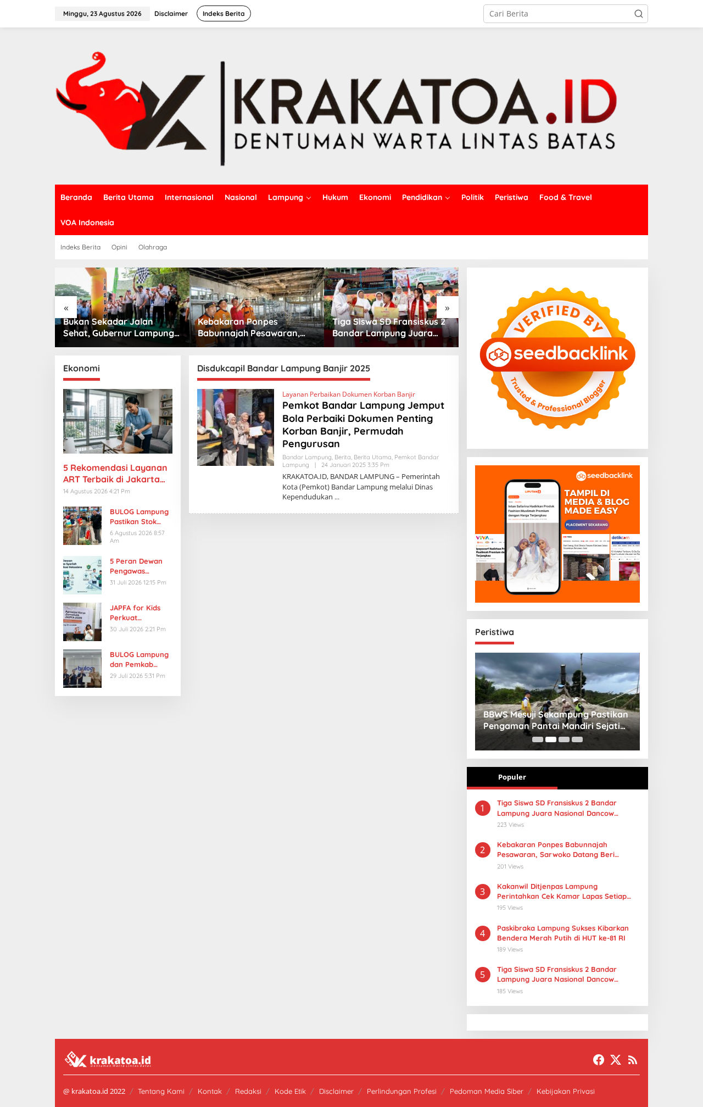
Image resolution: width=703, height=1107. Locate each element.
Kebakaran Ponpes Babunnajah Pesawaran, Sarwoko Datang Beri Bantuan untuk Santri (249, 327)
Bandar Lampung (307, 457)
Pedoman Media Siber (486, 1091)
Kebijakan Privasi (566, 1091)
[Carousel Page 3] (564, 739)
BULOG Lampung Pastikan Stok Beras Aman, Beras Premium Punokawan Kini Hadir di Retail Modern (139, 516)
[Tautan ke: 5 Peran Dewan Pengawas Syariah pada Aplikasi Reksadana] (82, 574)
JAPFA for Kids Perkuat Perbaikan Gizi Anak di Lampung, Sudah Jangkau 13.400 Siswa (141, 612)
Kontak (210, 1091)
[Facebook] (599, 1060)
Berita (342, 457)
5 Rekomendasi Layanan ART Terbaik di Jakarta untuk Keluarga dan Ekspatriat (115, 473)
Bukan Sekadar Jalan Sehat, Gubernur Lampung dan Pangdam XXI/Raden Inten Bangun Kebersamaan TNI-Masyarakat (118, 327)
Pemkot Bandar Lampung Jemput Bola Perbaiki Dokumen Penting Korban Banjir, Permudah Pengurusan (363, 424)
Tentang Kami (161, 1091)
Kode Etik (290, 1091)
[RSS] (633, 1060)
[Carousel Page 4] (577, 739)
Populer (512, 777)
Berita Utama (373, 457)
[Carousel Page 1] (537, 739)
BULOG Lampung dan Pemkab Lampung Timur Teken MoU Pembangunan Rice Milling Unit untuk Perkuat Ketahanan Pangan (139, 659)
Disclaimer (336, 1091)
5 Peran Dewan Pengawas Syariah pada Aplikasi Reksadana (136, 566)
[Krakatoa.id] (351, 105)
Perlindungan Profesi (402, 1091)
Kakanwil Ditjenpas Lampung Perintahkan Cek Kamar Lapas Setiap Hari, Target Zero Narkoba (562, 891)
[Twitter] (616, 1060)
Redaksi (248, 1091)
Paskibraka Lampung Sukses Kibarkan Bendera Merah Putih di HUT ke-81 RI (563, 933)
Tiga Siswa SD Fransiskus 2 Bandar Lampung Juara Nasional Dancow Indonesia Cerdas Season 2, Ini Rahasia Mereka (390, 327)
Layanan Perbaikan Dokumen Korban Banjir (348, 394)
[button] (638, 13)
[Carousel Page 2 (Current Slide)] (550, 739)
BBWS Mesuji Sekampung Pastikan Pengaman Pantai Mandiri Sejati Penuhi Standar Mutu (555, 720)
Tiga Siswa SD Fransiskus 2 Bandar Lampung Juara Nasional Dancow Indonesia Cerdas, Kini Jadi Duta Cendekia (557, 974)
